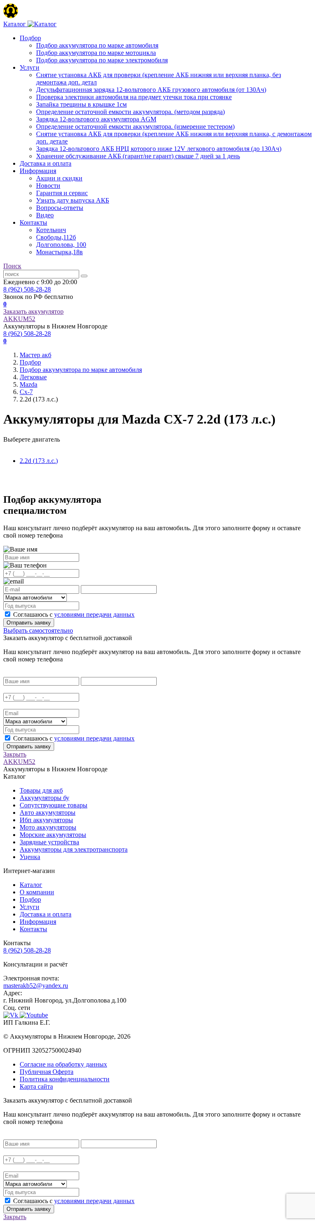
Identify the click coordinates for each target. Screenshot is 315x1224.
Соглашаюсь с (74, 614)
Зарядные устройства (49, 842)
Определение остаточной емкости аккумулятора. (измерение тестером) (135, 126)
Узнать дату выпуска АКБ (72, 200)
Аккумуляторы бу (44, 797)
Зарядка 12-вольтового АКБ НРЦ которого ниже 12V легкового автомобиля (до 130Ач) (158, 148)
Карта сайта (36, 1086)
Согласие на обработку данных (63, 1064)
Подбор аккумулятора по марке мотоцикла (96, 52)
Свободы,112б (56, 237)
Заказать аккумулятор (33, 311)
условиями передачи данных (94, 614)
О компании (37, 892)
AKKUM (19, 318)
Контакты (33, 222)
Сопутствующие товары (53, 805)
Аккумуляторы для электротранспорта (74, 849)
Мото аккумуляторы (48, 827)
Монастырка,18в (59, 251)
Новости (48, 185)
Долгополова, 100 (61, 244)
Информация (38, 170)
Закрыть (14, 754)
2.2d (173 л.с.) (39, 460)
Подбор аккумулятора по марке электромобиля (102, 60)
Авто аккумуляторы (47, 812)
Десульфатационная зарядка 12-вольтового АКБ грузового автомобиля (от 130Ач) (151, 89)
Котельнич (51, 229)
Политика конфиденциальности (65, 1079)
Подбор (30, 37)
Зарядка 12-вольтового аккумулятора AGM (96, 119)
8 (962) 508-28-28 (27, 289)
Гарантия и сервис (62, 192)
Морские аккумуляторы (53, 834)
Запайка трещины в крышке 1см (81, 104)
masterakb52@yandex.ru (35, 985)
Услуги (29, 67)
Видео (45, 215)
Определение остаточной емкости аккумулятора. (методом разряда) (130, 111)
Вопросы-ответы (59, 207)
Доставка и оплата (45, 163)
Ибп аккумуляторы (46, 819)
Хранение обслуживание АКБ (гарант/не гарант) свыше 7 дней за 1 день (138, 156)
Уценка (30, 856)
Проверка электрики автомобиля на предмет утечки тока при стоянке (134, 96)
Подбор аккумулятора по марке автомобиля (97, 45)
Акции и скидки (59, 178)
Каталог (31, 884)
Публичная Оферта (46, 1071)
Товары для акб (41, 790)
